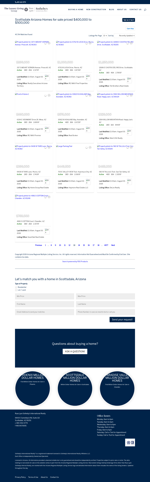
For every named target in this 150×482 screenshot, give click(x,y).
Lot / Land (22, 290)
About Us (44, 477)
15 (84, 245)
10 (60, 245)
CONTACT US (136, 9)
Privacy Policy (20, 477)
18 (98, 245)
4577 (106, 245)
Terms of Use (33, 477)
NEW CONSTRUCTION (96, 9)
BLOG (111, 9)
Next (113, 245)
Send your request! (122, 319)
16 (89, 245)
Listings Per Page (95, 36)
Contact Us (54, 477)
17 (93, 245)
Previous (38, 245)
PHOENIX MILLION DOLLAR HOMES (32, 376)
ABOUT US (122, 9)
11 (65, 245)
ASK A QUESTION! (75, 351)
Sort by (111, 36)
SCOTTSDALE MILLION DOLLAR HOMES (75, 377)
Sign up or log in (128, 20)
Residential (22, 287)
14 (79, 245)
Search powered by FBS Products (75, 262)
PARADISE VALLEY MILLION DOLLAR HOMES (117, 377)
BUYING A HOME (75, 9)
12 (69, 245)
